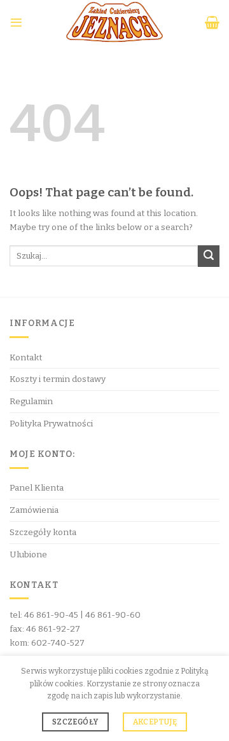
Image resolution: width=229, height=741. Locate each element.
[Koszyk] (212, 22)
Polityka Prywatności (51, 423)
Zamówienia (34, 510)
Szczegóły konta (43, 532)
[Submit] (208, 256)
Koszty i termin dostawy (58, 379)
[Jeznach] (114, 22)
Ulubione (28, 554)
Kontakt (26, 357)
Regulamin (31, 401)
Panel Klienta (37, 487)
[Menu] (16, 22)
